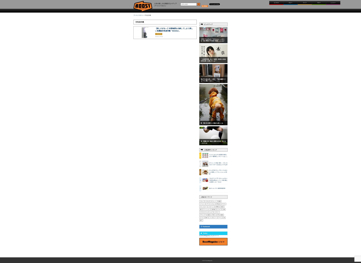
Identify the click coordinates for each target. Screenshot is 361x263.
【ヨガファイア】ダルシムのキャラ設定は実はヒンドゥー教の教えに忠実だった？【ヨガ (218, 180)
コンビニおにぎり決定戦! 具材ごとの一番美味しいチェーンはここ (218, 155)
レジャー (333, 2)
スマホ (207, 201)
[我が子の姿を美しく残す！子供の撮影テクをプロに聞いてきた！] (213, 82)
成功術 (213, 209)
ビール (201, 217)
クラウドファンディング (206, 212)
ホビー (290, 2)
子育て (213, 215)
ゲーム (220, 217)
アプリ (223, 204)
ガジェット (213, 201)
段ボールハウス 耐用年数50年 (217, 188)
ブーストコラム (210, 204)
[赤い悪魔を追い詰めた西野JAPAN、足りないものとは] (213, 144)
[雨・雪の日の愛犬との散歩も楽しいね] (213, 124)
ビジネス (276, 2)
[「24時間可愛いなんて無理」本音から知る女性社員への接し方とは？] (213, 62)
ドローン (211, 206)
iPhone (218, 204)
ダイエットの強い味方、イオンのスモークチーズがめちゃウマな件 (218, 164)
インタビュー (213, 217)
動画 (222, 215)
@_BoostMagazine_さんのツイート (209, 235)
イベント (202, 204)
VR (218, 215)
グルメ (201, 201)
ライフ (305, 2)
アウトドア (203, 215)
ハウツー (216, 212)
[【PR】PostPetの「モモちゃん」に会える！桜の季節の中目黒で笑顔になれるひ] (213, 42)
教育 (209, 215)
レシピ (219, 209)
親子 (201, 220)
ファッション (206, 209)
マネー (319, 2)
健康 (219, 201)
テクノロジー (203, 206)
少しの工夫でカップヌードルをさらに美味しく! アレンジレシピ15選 (218, 172)
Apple (222, 206)
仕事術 (217, 206)
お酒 (224, 209)
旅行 (206, 217)
